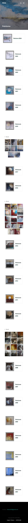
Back (7, 136)
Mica (4, 3)
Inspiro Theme (10, 520)
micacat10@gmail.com (12, 509)
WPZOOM (18, 520)
